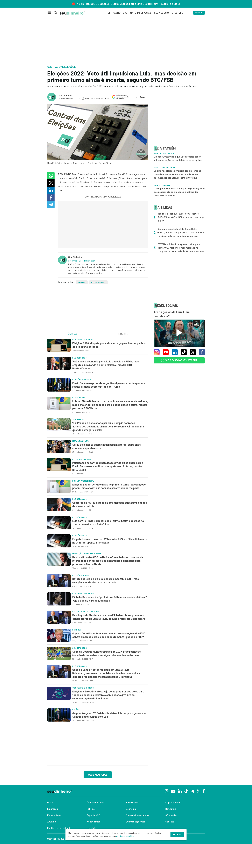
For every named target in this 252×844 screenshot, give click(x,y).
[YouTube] (173, 791)
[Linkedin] (180, 791)
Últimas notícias (95, 802)
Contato (169, 821)
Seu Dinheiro (65, 95)
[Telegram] (192, 791)
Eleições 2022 (98, 282)
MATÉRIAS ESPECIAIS (140, 13)
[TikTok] (186, 791)
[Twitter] (199, 791)
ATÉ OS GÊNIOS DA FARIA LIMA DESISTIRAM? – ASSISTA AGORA (143, 3)
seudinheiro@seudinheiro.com (81, 260)
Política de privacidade (59, 828)
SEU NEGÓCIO (161, 13)
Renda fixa (170, 808)
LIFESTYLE (177, 13)
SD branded (171, 815)
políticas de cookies (125, 836)
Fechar (177, 834)
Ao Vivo (81, 282)
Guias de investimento (137, 815)
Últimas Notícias (117, 13)
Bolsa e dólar (132, 802)
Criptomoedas (172, 802)
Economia (131, 808)
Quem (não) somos (135, 821)
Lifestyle (91, 828)
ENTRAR (199, 12)
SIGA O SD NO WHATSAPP (181, 360)
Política (91, 808)
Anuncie (51, 821)
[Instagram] (166, 791)
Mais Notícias (97, 774)
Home (50, 802)
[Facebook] (204, 791)
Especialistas (54, 815)
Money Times (93, 821)
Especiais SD (93, 815)
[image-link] (59, 345)
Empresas (52, 808)
